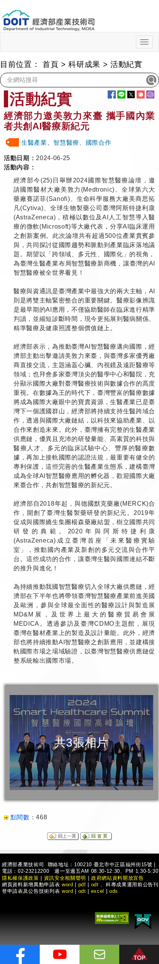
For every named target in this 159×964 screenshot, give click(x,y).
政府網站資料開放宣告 (117, 878)
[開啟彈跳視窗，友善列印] (150, 94)
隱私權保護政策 (20, 878)
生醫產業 (34, 142)
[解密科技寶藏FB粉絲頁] (20, 954)
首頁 (50, 64)
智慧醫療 (66, 142)
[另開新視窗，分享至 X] (131, 94)
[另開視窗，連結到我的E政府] (143, 920)
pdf (82, 884)
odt (95, 884)
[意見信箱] (99, 954)
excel (97, 891)
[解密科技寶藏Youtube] (60, 954)
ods (113, 891)
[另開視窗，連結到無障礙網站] (112, 917)
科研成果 (84, 64)
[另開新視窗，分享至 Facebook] (112, 94)
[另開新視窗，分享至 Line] (121, 94)
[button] (139, 954)
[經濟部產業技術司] (48, 15)
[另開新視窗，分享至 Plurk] (140, 94)
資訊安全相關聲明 (65, 878)
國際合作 (99, 142)
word (67, 891)
